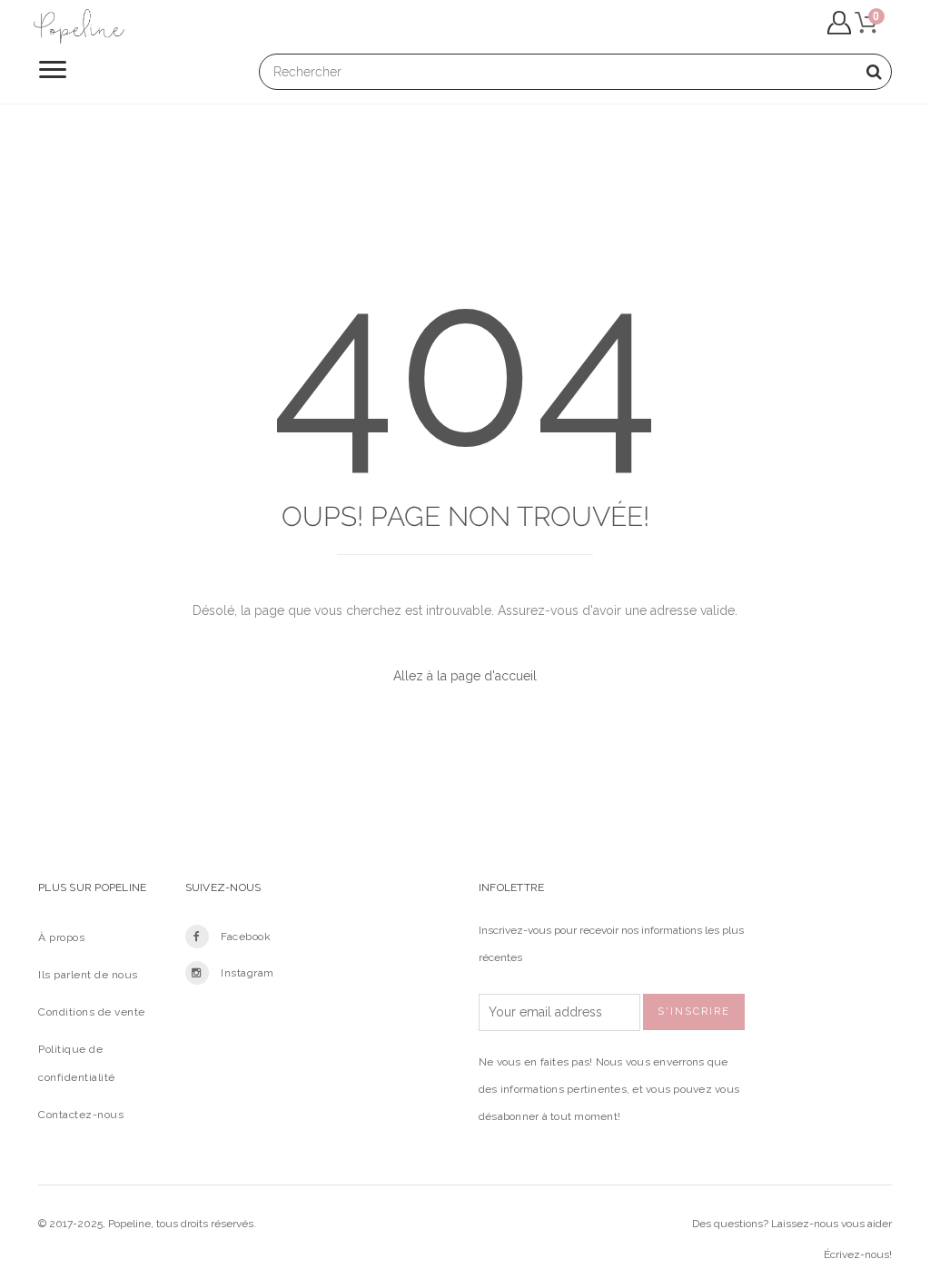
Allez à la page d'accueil (465, 676)
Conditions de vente (91, 1012)
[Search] (874, 72)
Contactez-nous (81, 1114)
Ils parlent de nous (88, 974)
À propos (61, 937)
